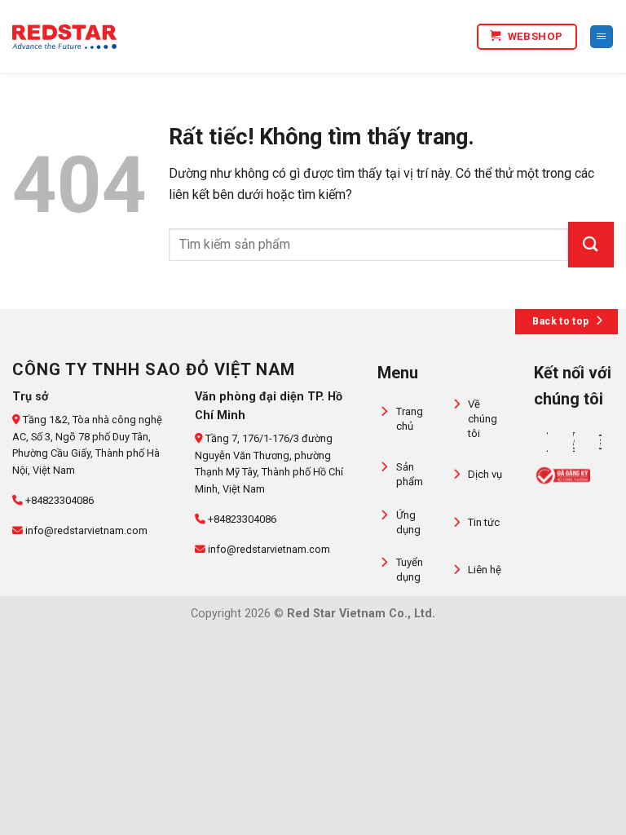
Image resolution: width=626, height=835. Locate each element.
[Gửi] (591, 244)
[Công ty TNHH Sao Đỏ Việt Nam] (64, 36)
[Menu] (601, 37)
